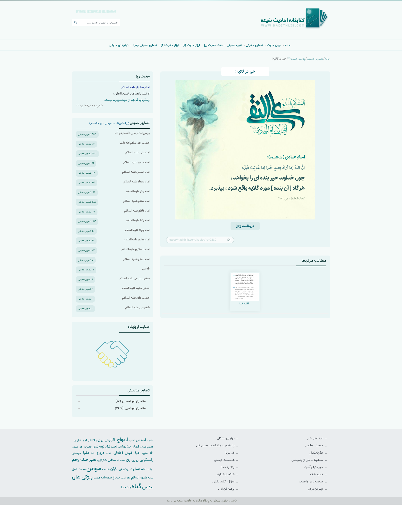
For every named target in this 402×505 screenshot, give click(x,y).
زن (128, 459)
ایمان (135, 446)
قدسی (146, 268)
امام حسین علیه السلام (136, 171)
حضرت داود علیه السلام (136, 297)
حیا (137, 453)
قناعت (106, 469)
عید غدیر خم (315, 438)
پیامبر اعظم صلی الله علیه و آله (132, 133)
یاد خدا (126, 487)
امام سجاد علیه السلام (137, 181)
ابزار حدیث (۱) (191, 45)
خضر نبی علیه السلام (137, 307)
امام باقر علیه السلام (138, 191)
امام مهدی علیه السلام (136, 259)
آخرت (150, 440)
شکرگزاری (102, 460)
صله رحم (80, 459)
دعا (92, 453)
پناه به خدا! (228, 467)
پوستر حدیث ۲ (296, 58)
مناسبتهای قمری (135, 408)
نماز (116, 477)
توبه (101, 446)
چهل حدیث (274, 45)
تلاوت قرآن (111, 446)
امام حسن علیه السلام (136, 162)
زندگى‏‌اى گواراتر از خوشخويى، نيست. (127, 100)
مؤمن (93, 468)
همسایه (106, 477)
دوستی (76, 453)
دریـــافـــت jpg (245, 226)
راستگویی (146, 460)
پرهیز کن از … (226, 489)
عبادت (150, 469)
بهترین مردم (316, 489)
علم (143, 469)
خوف (108, 453)
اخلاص (141, 440)
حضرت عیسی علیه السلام (135, 278)
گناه (136, 486)
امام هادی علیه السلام (137, 239)
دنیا (86, 452)
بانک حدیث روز (213, 45)
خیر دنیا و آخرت (314, 467)
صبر (92, 459)
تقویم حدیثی (234, 45)
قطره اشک (317, 474)
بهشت (122, 446)
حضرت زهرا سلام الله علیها (135, 142)
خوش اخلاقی (123, 453)
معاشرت (126, 477)
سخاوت (121, 460)
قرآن (113, 469)
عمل (136, 469)
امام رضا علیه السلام (138, 220)
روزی (135, 460)
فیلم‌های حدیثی (119, 45)
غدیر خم (127, 469)
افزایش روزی (105, 440)
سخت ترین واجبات (311, 481)
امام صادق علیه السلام (136, 201)
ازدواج (122, 439)
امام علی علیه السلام (137, 152)
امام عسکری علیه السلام (135, 249)
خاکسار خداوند (225, 474)
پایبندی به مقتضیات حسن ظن (215, 445)
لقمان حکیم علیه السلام (136, 288)
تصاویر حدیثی (254, 45)
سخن (112, 460)
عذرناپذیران (316, 452)
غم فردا (230, 452)
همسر (96, 477)
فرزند (119, 469)
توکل (95, 446)
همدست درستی (224, 460)
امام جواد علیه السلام (137, 230)
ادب (131, 440)
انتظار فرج (89, 440)
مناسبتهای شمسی (134, 401)
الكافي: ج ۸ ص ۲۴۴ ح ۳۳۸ (89, 106)
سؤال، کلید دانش (223, 481)
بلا (129, 446)
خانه (288, 45)
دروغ (100, 452)
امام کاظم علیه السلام (137, 210)
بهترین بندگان (226, 438)
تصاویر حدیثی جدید (145, 45)
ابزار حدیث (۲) (170, 45)
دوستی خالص (314, 445)
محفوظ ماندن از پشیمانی (307, 460)
